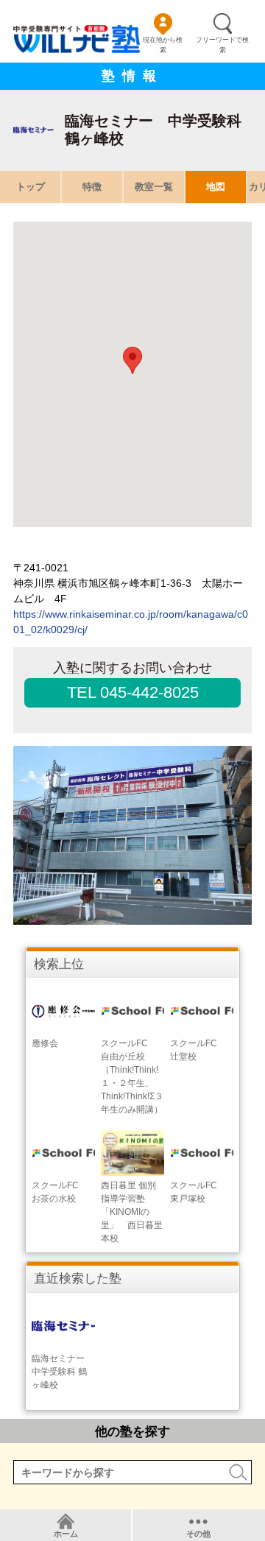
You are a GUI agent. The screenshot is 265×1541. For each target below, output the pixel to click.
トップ (30, 186)
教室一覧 (154, 186)
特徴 (92, 186)
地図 (215, 186)
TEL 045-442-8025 (133, 692)
